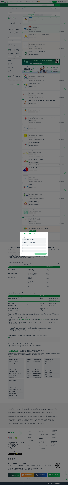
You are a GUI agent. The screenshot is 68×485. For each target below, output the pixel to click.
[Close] (46, 233)
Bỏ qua (27, 253)
